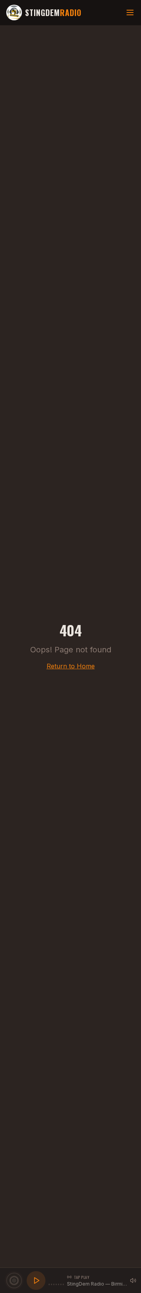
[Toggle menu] (130, 12)
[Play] (36, 1280)
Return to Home (71, 666)
